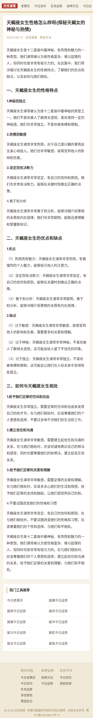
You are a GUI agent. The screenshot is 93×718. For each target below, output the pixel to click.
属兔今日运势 (58, 643)
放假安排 (66, 683)
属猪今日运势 (58, 600)
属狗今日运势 (16, 611)
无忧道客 (9, 5)
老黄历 (25, 6)
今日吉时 (40, 6)
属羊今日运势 (58, 622)
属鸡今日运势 (58, 611)
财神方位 (73, 6)
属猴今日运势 (16, 622)
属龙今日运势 (16, 643)
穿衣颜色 (27, 695)
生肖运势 (56, 6)
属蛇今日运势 (58, 632)
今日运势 (47, 683)
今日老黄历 (15, 600)
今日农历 (66, 677)
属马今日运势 (16, 632)
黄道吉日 (27, 701)
